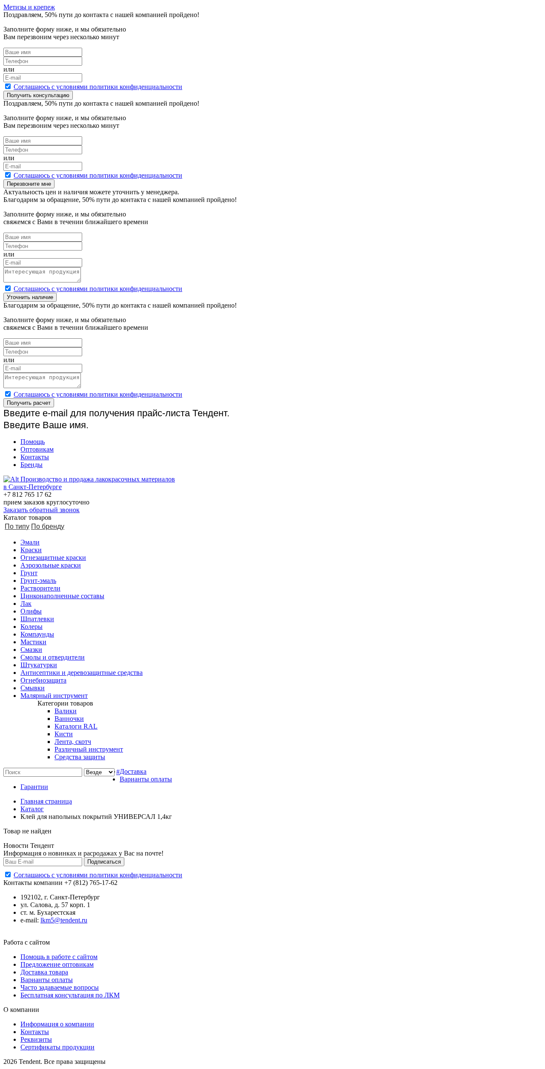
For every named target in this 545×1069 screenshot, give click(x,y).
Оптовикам (37, 449)
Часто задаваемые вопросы (59, 987)
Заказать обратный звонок (41, 509)
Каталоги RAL (76, 726)
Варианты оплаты (146, 779)
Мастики (33, 641)
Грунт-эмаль (38, 580)
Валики (65, 711)
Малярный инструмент (54, 695)
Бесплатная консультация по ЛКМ (70, 995)
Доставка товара (44, 972)
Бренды (31, 464)
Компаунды (37, 634)
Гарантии (34, 786)
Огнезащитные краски (53, 557)
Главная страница (46, 801)
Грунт (28, 572)
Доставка (133, 771)
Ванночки (69, 718)
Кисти (63, 734)
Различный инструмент (88, 749)
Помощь (32, 441)
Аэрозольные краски (50, 565)
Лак (26, 603)
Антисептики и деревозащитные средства (81, 672)
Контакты (34, 457)
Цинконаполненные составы (62, 595)
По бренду (47, 526)
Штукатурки (38, 664)
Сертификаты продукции (57, 1047)
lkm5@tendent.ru (63, 920)
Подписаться (104, 862)
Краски (31, 549)
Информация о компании (57, 1024)
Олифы (31, 611)
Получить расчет (29, 403)
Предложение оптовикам (57, 964)
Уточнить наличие (30, 297)
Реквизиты (36, 1039)
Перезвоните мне (29, 184)
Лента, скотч (72, 741)
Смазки (31, 649)
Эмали (30, 542)
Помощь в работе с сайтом (59, 956)
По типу (17, 526)
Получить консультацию (38, 95)
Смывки (32, 688)
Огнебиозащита (43, 680)
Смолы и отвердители (52, 657)
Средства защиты (79, 757)
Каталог (32, 809)
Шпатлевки (37, 618)
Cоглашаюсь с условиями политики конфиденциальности (98, 86)
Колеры (31, 626)
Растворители (40, 588)
